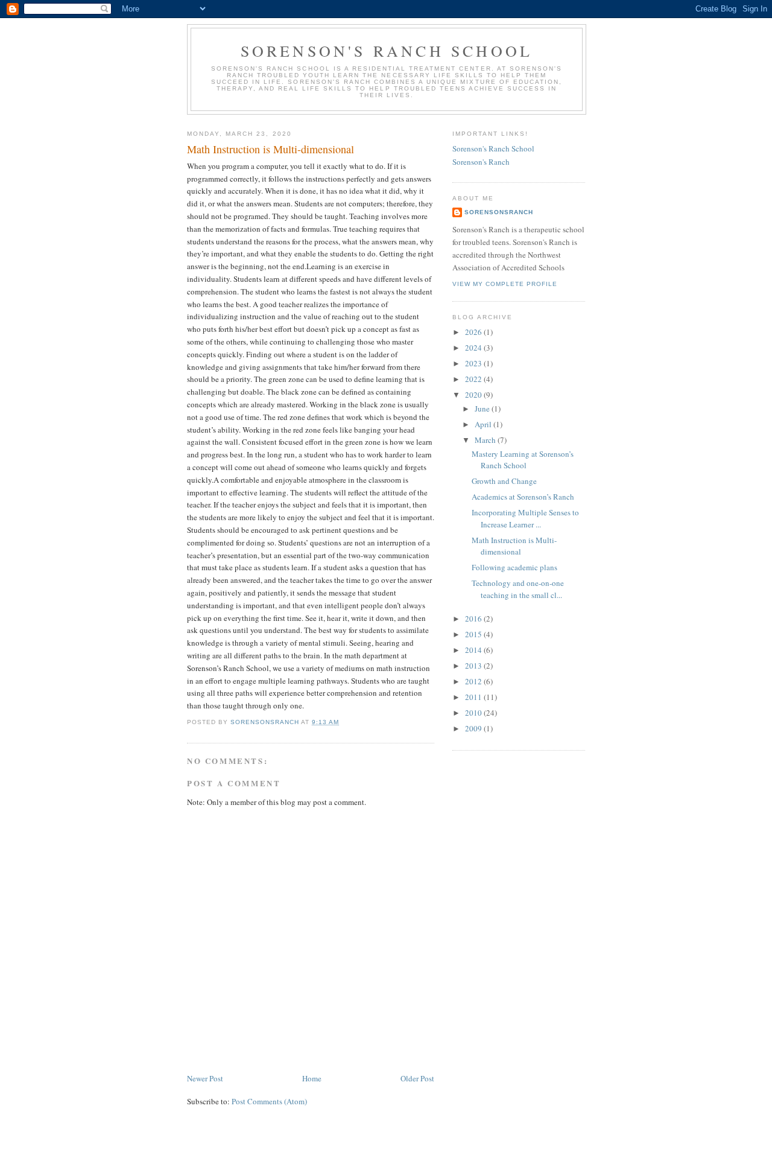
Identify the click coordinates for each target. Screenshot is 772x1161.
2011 (474, 697)
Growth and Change (504, 481)
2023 (474, 363)
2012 (474, 681)
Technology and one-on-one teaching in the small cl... (518, 588)
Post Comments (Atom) (269, 1101)
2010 (474, 712)
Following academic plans (514, 567)
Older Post (417, 1078)
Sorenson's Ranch (481, 161)
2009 (474, 728)
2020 (474, 394)
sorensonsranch (498, 212)
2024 (474, 347)
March (486, 439)
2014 (474, 649)
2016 (474, 618)
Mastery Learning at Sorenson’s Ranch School (523, 459)
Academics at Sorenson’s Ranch (523, 496)
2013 (474, 665)
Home (311, 1078)
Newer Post (205, 1078)
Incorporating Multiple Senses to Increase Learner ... (525, 518)
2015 (474, 634)
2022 (474, 379)
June (483, 408)
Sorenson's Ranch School (387, 50)
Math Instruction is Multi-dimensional (514, 546)
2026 (474, 331)
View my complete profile (504, 284)
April (484, 424)
